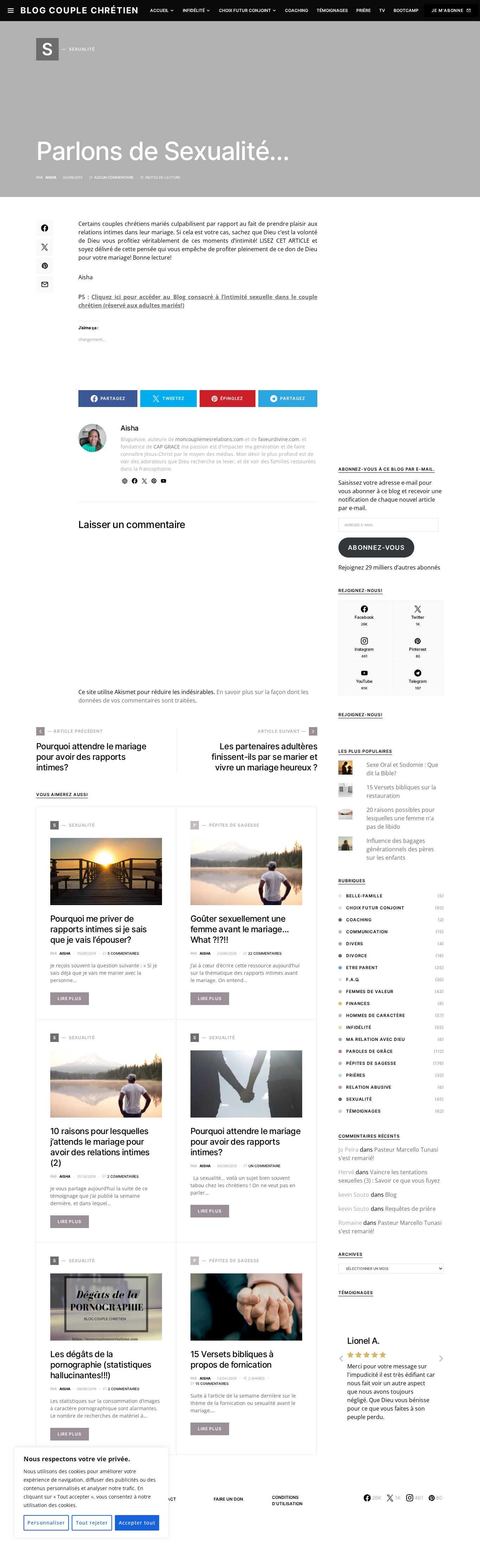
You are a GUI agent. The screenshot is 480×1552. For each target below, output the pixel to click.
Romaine (350, 1223)
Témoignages (363, 1111)
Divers (354, 943)
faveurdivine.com (278, 439)
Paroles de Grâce (369, 1051)
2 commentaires (122, 1176)
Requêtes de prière (410, 1209)
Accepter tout (137, 1522)
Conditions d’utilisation (287, 1500)
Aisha (50, 177)
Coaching (359, 919)
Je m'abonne (447, 10)
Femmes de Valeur (370, 991)
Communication (367, 931)
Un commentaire (264, 1166)
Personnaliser (46, 1522)
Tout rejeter (92, 1522)
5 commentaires (123, 953)
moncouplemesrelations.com (209, 439)
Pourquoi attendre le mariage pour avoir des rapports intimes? (245, 1141)
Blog (391, 1194)
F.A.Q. (352, 979)
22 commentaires (264, 953)
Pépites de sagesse (371, 1063)
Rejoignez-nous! (360, 714)
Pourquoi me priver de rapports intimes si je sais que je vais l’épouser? (98, 929)
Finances (358, 1003)
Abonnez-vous (376, 547)
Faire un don (228, 1499)
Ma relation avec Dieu (375, 1039)
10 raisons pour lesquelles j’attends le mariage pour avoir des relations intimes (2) (100, 1147)
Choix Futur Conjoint (375, 907)
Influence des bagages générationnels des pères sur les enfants (400, 849)
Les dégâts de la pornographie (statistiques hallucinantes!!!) (100, 1364)
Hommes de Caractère (375, 1015)
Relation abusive (368, 1087)
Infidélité (358, 1027)
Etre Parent (362, 967)
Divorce (356, 955)
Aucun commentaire (114, 177)
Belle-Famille (364, 895)
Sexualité (359, 1099)
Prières (355, 1075)
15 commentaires (211, 1383)
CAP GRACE (167, 446)
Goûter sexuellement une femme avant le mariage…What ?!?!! (239, 929)
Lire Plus (70, 998)
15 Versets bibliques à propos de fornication (232, 1359)
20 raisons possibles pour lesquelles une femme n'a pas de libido (401, 818)
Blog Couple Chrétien (79, 10)
